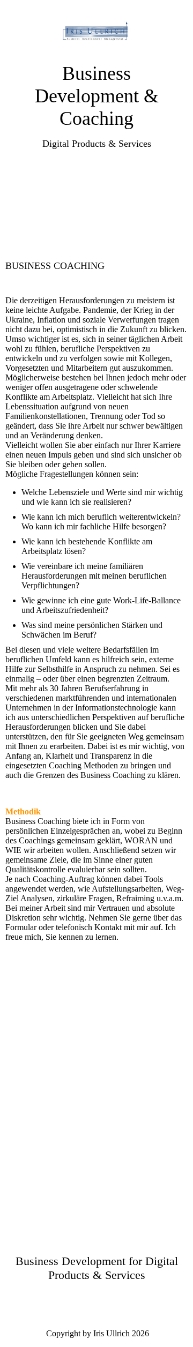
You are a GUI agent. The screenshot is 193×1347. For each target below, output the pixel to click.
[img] (96, 31)
